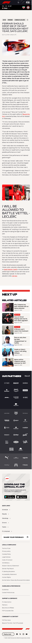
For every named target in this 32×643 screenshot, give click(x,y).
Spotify (15, 269)
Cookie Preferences (8, 592)
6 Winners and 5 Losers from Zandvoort (21, 330)
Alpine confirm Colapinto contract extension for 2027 (20, 361)
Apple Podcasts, (8, 269)
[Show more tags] (27, 20)
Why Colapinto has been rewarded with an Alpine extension (21, 306)
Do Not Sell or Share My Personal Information (16, 580)
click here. (14, 276)
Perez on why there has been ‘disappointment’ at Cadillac (20, 340)
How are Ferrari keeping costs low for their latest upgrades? (21, 318)
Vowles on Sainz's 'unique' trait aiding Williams (20, 351)
